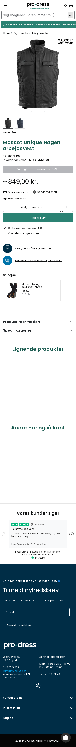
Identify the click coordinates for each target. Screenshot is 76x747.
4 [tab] (44, 112)
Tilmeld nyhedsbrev (19, 625)
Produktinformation (21, 321)
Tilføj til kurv (38, 218)
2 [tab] (36, 112)
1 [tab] (32, 112)
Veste (24, 33)
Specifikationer (17, 330)
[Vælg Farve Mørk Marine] (20, 123)
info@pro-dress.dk (14, 670)
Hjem (6, 33)
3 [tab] (40, 112)
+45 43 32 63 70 (49, 674)
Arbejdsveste (39, 33)
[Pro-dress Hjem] (38, 5)
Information (11, 708)
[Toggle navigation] (5, 5)
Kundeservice (13, 698)
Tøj (15, 33)
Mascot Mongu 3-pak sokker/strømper (36, 286)
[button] (66, 738)
